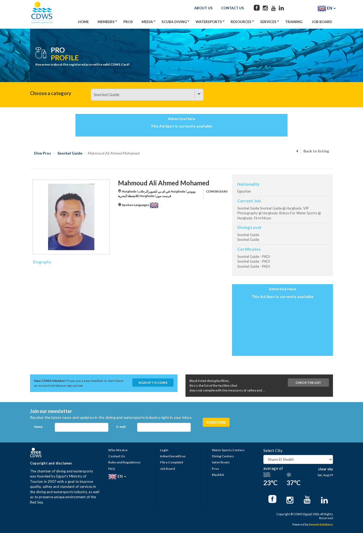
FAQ (111, 469)
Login (164, 450)
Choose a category (50, 93)
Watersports (209, 22)
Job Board (322, 22)
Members (106, 22)
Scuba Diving (174, 22)
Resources (241, 22)
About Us (203, 8)
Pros (128, 22)
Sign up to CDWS (152, 383)
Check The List (308, 383)
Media (147, 22)
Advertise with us (172, 456)
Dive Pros (42, 153)
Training (293, 22)
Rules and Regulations (124, 462)
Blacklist (218, 475)
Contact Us (232, 8)
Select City (272, 450)
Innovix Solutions (321, 524)
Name (38, 427)
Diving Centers (223, 456)
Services (268, 22)
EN (329, 8)
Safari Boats (221, 462)
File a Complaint (171, 462)
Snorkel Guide (69, 153)
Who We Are (118, 450)
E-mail (120, 427)
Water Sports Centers (228, 450)
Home (83, 22)
